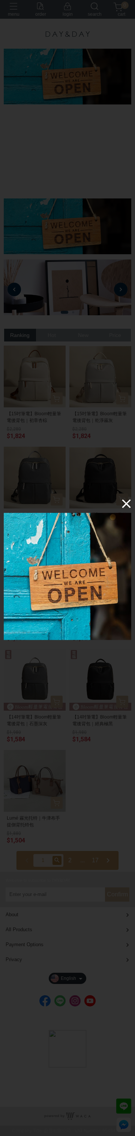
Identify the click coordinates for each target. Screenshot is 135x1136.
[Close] (126, 503)
